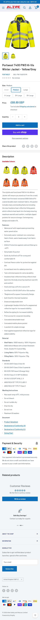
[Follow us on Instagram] (12, 590)
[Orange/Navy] (24, 178)
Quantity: (5, 117)
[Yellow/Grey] (24, 166)
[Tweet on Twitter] (32, 146)
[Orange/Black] (6, 178)
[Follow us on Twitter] (8, 590)
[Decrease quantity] (12, 116)
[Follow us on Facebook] (3, 590)
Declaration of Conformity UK (15, 426)
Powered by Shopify (8, 615)
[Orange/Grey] (15, 178)
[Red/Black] (33, 166)
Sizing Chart (8, 433)
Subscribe (10, 569)
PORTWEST (6, 74)
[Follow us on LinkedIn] (16, 590)
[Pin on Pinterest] (27, 146)
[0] (36, 7)
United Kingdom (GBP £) (11, 579)
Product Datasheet (11, 422)
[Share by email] (36, 146)
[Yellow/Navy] (15, 166)
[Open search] (24, 7)
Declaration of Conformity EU (15, 429)
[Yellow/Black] (6, 166)
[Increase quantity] (24, 116)
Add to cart (20, 125)
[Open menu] (3, 8)
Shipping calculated (27, 106)
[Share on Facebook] (23, 146)
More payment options (20, 138)
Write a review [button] (20, 499)
